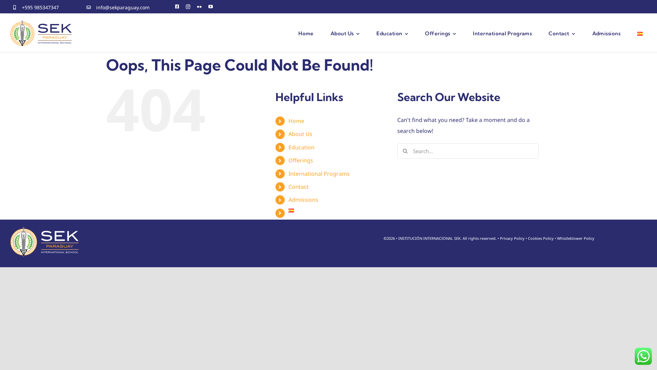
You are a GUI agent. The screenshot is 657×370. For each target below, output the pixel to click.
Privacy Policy (512, 238)
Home (296, 121)
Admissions (303, 200)
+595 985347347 (40, 7)
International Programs (319, 173)
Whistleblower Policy (575, 238)
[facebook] (177, 6)
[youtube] (210, 6)
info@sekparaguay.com (123, 7)
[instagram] (188, 6)
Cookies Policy (541, 238)
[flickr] (199, 6)
